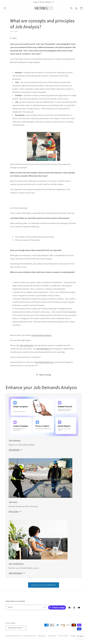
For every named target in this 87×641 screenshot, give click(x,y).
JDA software (14, 450)
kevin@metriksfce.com (44, 362)
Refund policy (42, 636)
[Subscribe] (43, 607)
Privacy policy (52, 636)
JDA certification (26, 345)
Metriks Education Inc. (17, 636)
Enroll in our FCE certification (43, 585)
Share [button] (14, 38)
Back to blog (45, 374)
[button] (4, 8)
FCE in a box (13, 511)
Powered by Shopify (30, 636)
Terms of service (63, 636)
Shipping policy (75, 636)
